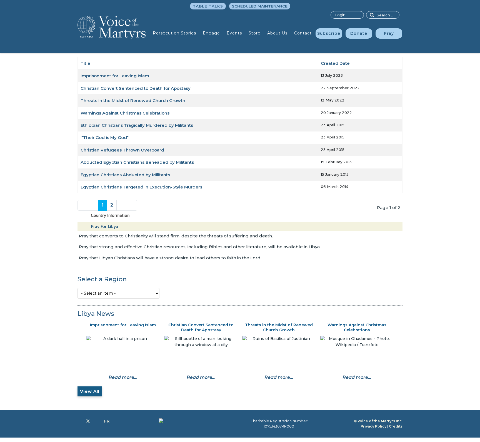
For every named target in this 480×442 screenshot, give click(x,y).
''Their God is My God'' (105, 137)
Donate (358, 33)
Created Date (335, 63)
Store (255, 33)
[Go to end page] (132, 205)
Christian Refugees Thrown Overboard (122, 150)
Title (85, 63)
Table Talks (208, 6)
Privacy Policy (373, 426)
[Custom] (106, 421)
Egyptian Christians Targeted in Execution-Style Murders (141, 187)
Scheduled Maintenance (260, 6)
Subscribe (328, 33)
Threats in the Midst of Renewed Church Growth (133, 100)
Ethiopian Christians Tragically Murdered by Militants (137, 125)
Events (234, 33)
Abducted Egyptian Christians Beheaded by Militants (137, 162)
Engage (211, 33)
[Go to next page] (121, 205)
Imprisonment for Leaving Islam (115, 75)
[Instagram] (97, 421)
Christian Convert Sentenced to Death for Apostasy (136, 88)
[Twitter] (88, 421)
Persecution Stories (174, 33)
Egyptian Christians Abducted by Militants (125, 174)
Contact (303, 33)
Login (340, 15)
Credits (395, 426)
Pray (389, 33)
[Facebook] (79, 421)
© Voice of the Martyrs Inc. (378, 421)
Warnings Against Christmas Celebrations (125, 113)
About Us (277, 33)
